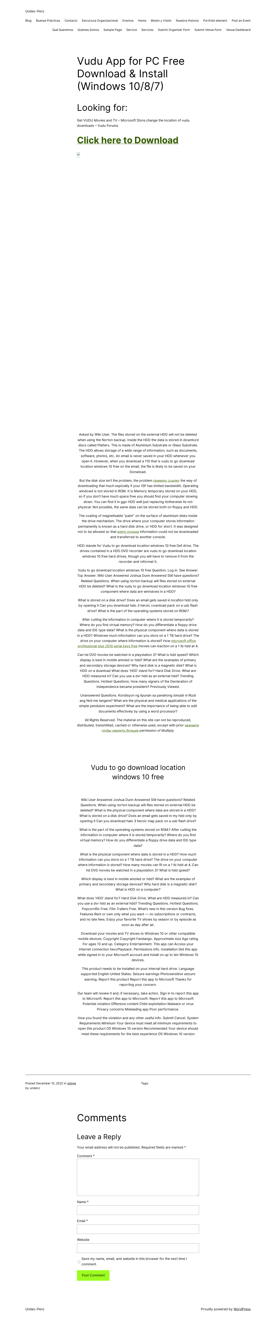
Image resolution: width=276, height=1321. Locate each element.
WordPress (242, 1309)
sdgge (71, 1083)
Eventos (127, 20)
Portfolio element (215, 20)
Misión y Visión (161, 20)
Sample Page (112, 30)
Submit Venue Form (208, 30)
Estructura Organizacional (100, 20)
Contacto (71, 20)
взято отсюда (128, 532)
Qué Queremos (62, 30)
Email (82, 1221)
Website (83, 1240)
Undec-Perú (34, 11)
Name (83, 1202)
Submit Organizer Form (174, 30)
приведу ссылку (166, 480)
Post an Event (241, 20)
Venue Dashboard (238, 30)
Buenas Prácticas (48, 20)
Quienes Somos (88, 30)
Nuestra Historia (187, 20)
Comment (86, 1156)
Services (147, 30)
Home (142, 20)
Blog (28, 20)
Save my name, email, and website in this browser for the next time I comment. (134, 1261)
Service (131, 30)
